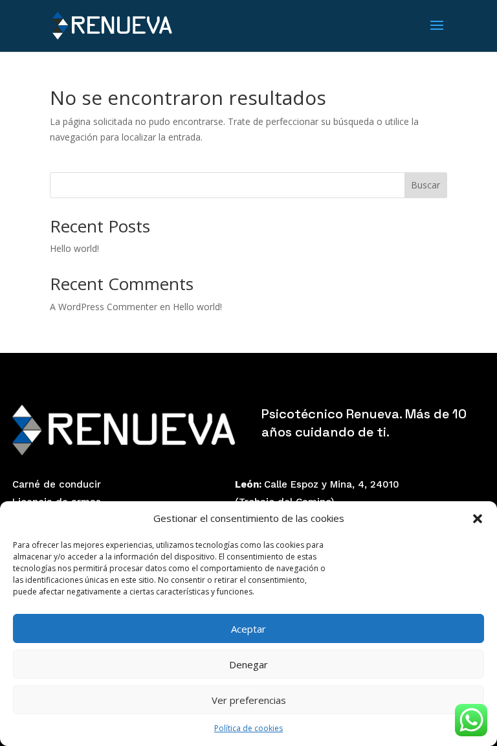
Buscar (425, 185)
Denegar (248, 664)
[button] (477, 518)
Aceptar (248, 628)
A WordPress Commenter (103, 306)
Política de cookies (248, 728)
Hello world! (74, 248)
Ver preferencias (249, 700)
